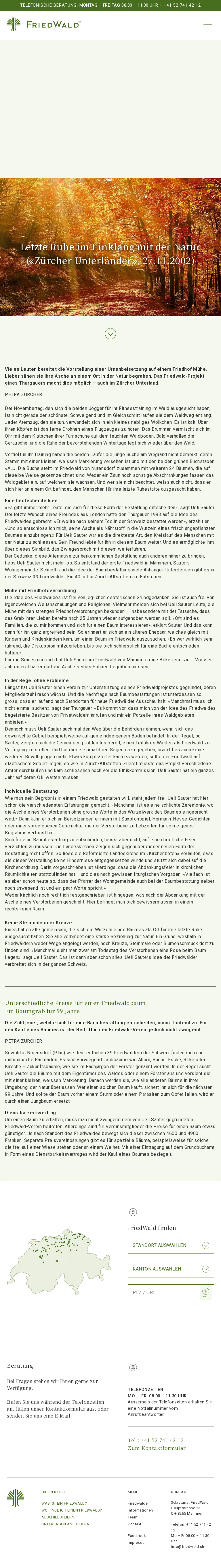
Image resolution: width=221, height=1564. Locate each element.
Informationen (140, 1510)
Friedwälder (138, 1503)
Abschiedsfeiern (58, 1517)
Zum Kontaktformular (157, 1447)
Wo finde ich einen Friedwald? (71, 1510)
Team (132, 1517)
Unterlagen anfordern (65, 1524)
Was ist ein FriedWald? (64, 1503)
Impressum (138, 1542)
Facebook (137, 1535)
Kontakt (135, 1524)
